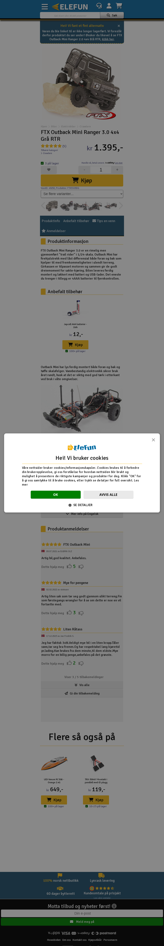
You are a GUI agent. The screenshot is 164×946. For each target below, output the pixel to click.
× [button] (153, 441)
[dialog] (82, 472)
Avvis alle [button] (108, 495)
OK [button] (55, 495)
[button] (82, 505)
